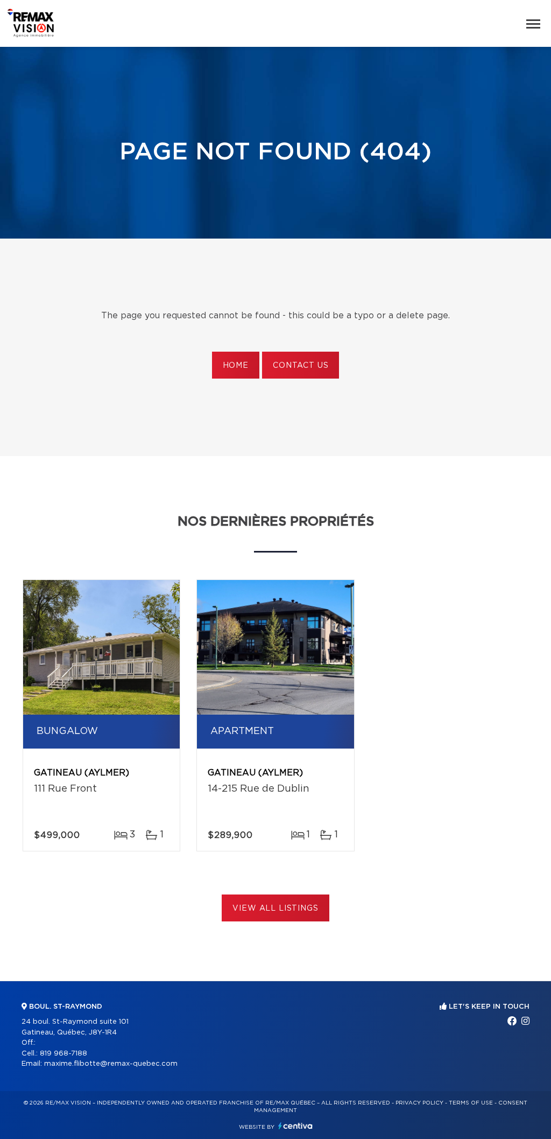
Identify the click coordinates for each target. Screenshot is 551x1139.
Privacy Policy (419, 1103)
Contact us (300, 365)
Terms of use (471, 1103)
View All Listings (275, 908)
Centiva (295, 1125)
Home (236, 365)
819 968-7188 (63, 1053)
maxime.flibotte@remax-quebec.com (111, 1063)
